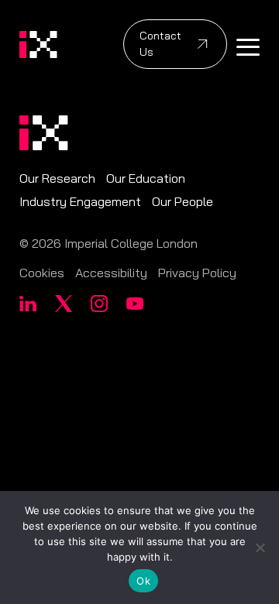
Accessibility (111, 272)
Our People (182, 201)
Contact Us (160, 44)
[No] (259, 547)
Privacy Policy (197, 272)
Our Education (145, 178)
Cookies (41, 272)
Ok (143, 581)
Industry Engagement (80, 201)
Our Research (57, 178)
